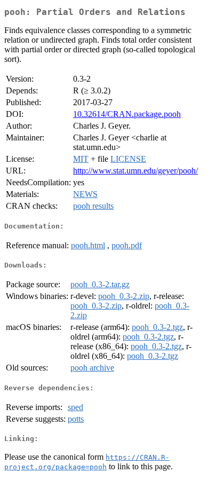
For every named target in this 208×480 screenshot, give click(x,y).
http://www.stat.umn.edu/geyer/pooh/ (135, 170)
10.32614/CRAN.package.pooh (127, 114)
